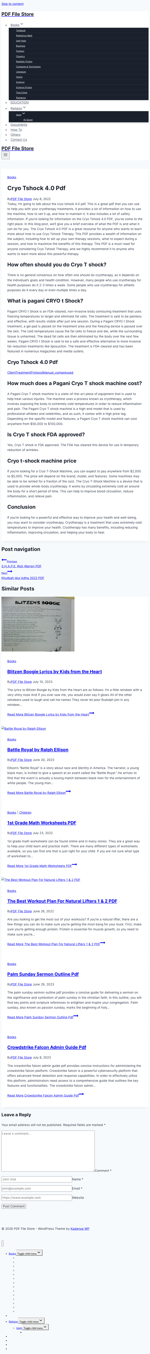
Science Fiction (24, 87)
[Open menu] (5, 155)
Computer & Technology (28, 66)
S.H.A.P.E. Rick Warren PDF (21, 564)
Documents (19, 125)
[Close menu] (2, 1243)
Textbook (21, 30)
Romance (21, 97)
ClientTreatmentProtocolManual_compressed (40, 372)
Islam (19, 1328)
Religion (13, 1321)
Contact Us (19, 140)
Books (11, 177)
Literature (21, 71)
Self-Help (21, 40)
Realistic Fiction (24, 61)
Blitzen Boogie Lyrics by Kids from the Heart (54, 671)
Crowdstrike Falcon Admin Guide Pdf (46, 1047)
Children (25, 812)
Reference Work (24, 35)
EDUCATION (20, 102)
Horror (19, 77)
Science (20, 82)
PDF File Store (21, 199)
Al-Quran (28, 119)
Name (77, 1179)
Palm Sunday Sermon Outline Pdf (43, 974)
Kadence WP (80, 1229)
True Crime (21, 92)
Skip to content (12, 4)
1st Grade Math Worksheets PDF (41, 822)
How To (16, 130)
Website (78, 1197)
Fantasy (20, 51)
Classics (20, 56)
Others (15, 135)
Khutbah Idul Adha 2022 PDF (22, 575)
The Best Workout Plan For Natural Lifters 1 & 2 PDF (62, 901)
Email (77, 1188)
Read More (48, 714)
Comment (103, 1170)
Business (20, 45)
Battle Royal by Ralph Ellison (37, 749)
